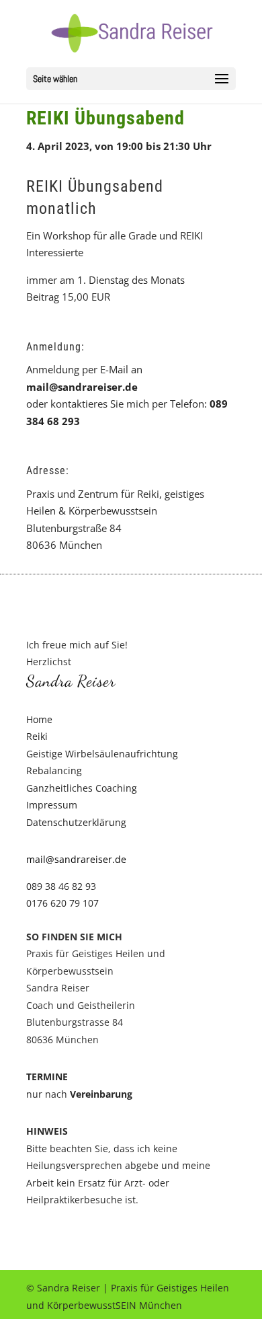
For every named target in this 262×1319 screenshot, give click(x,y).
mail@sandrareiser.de (82, 386)
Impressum (51, 804)
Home (39, 719)
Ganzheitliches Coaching (81, 788)
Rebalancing (54, 770)
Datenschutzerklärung (76, 822)
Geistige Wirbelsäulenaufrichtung (102, 753)
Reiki (37, 736)
